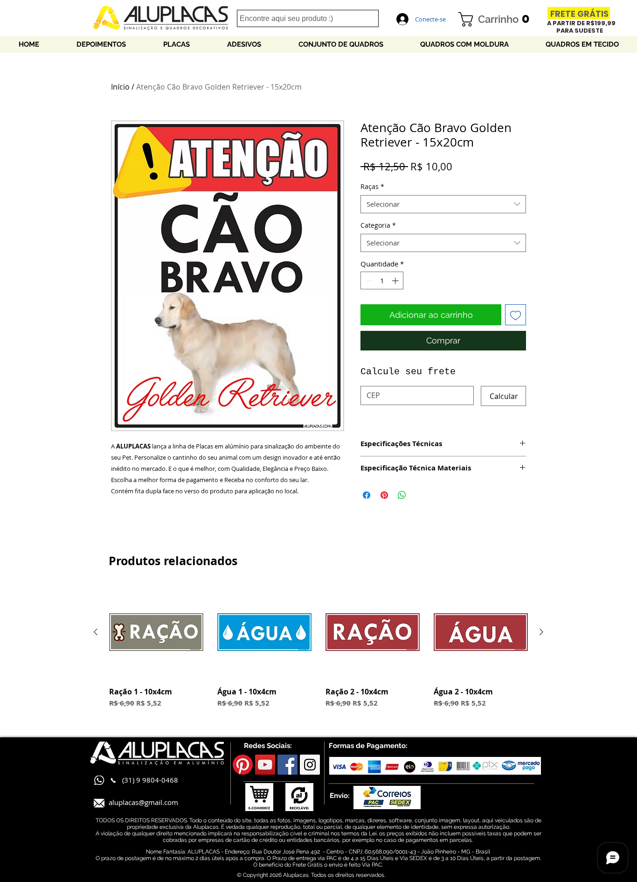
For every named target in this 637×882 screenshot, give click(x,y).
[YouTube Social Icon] (265, 765)
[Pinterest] (243, 765)
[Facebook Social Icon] (287, 765)
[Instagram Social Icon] (310, 765)
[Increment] (396, 280)
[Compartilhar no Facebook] (366, 495)
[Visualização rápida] (156, 632)
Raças (372, 186)
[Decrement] (368, 280)
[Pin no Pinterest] (384, 495)
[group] (318, 652)
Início (120, 87)
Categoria (378, 225)
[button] (497, 19)
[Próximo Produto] (541, 631)
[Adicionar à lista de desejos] (515, 314)
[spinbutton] (382, 280)
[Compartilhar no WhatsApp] (402, 495)
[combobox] (443, 204)
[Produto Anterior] (95, 631)
